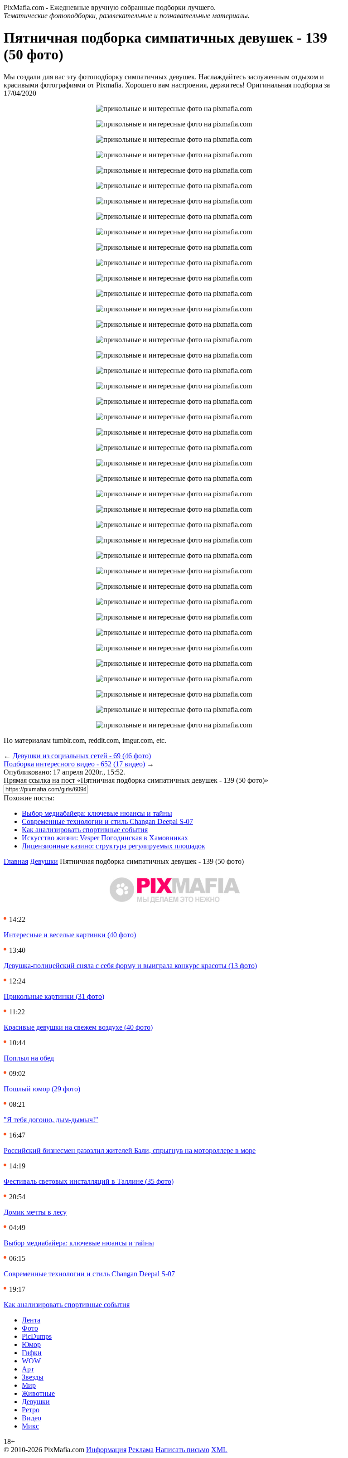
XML (219, 1449)
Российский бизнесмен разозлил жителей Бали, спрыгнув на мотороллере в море (130, 1150)
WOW (31, 1361)
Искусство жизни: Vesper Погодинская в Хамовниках (105, 838)
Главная (16, 861)
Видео (31, 1418)
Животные (38, 1393)
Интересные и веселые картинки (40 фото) (70, 935)
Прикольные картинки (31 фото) (54, 996)
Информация (106, 1449)
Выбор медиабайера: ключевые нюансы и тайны (97, 813)
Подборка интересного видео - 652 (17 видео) (74, 764)
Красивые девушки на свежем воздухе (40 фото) (78, 1027)
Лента (31, 1320)
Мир (29, 1385)
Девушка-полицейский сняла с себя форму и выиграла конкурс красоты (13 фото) (130, 965)
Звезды (33, 1377)
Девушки (44, 861)
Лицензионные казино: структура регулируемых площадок (113, 846)
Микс (30, 1426)
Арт (28, 1369)
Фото (30, 1328)
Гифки (32, 1352)
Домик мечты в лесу (35, 1212)
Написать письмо (182, 1449)
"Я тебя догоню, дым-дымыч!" (51, 1120)
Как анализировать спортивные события (85, 829)
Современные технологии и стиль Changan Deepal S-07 (107, 821)
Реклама (141, 1449)
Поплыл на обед (29, 1058)
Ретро (30, 1410)
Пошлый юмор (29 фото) (42, 1089)
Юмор (31, 1344)
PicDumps (37, 1336)
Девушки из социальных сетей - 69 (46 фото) (82, 756)
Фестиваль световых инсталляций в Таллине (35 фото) (89, 1181)
